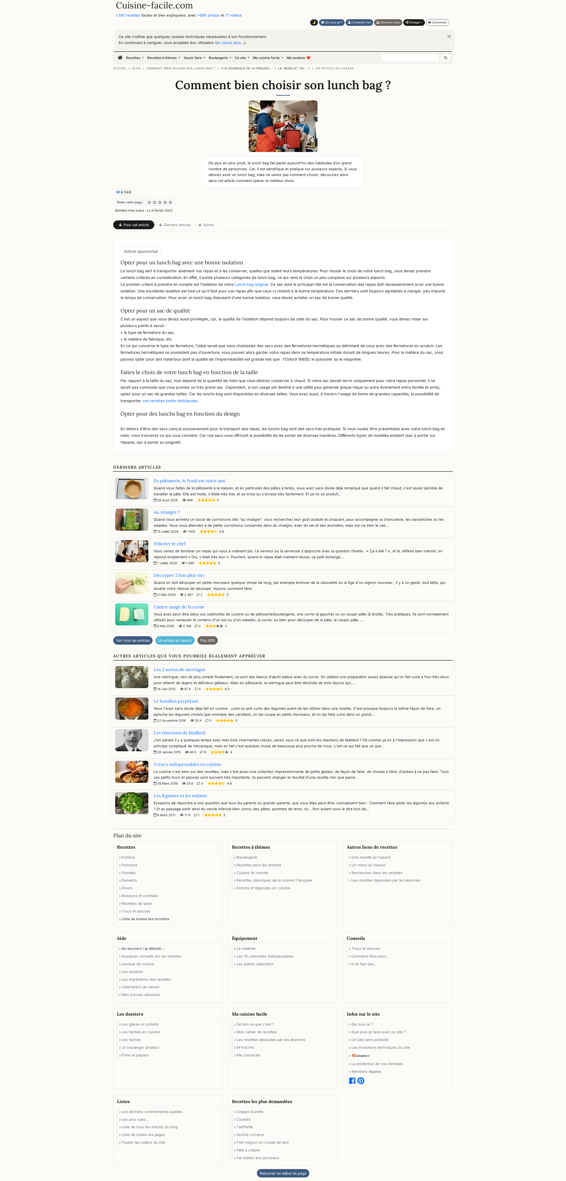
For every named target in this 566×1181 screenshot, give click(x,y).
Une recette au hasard (371, 857)
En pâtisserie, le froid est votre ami (189, 480)
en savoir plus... (230, 42)
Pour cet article (136, 225)
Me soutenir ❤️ (298, 58)
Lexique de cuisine (138, 964)
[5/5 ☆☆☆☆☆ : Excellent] (170, 202)
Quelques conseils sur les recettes (152, 956)
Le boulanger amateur (140, 1047)
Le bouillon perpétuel (176, 701)
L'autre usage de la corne (179, 606)
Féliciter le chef (170, 543)
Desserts (129, 880)
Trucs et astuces (136, 911)
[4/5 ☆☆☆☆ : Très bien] (165, 202)
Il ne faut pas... (364, 964)
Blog (136, 68)
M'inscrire (245, 1047)
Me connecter (249, 1055)
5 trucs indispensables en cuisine (187, 764)
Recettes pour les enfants (259, 865)
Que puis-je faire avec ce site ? (378, 1032)
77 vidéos (233, 15)
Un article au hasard (335, 68)
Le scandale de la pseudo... (248, 68)
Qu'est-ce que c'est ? (255, 1024)
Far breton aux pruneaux (258, 1158)
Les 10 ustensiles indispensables (265, 956)
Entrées (128, 857)
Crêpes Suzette (250, 1111)
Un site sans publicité (370, 1039)
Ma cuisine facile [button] (267, 58)
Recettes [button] (133, 58)
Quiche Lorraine (250, 1134)
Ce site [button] (241, 58)
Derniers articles (177, 225)
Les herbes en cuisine (141, 1032)
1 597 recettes (128, 15)
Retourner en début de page (283, 1173)
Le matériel (246, 948)
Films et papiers (135, 1055)
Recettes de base (137, 903)
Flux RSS (207, 640)
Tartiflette (245, 1127)
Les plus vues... (135, 1119)
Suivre (208, 225)
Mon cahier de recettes (257, 1032)
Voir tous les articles (133, 640)
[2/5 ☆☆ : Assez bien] (154, 202)
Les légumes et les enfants (180, 795)
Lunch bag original (251, 284)
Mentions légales (366, 1071)
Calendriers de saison (140, 987)
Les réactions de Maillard (179, 732)
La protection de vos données (377, 1064)
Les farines (131, 1039)
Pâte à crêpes (248, 1150)
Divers (127, 888)
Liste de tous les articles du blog (150, 1127)
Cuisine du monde (252, 873)
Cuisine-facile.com (154, 5)
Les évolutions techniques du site (381, 1047)
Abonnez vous (389, 22)
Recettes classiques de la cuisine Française (274, 880)
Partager (414, 22)
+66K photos (208, 15)
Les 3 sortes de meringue (179, 669)
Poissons (129, 865)
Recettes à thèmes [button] (162, 58)
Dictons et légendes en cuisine (263, 888)
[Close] (449, 36)
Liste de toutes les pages (143, 1134)
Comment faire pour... (370, 956)
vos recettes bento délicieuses (169, 400)
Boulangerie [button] (219, 58)
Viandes (129, 873)
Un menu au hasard (368, 865)
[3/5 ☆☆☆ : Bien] (160, 202)
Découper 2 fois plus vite (179, 575)
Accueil (120, 68)
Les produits (132, 971)
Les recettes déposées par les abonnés (386, 880)
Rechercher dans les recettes (377, 873)
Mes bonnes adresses (141, 994)
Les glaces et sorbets (140, 1024)
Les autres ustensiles (255, 964)
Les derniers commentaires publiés (152, 1111)
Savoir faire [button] (193, 58)
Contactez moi (360, 22)
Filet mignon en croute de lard (263, 1142)
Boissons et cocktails (140, 895)
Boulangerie (247, 857)
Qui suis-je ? (333, 22)
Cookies (244, 1119)
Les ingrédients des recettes (146, 979)
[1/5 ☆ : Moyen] (149, 202)
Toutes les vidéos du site (143, 1142)
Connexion (439, 22)
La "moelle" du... (293, 68)
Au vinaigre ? (167, 512)
